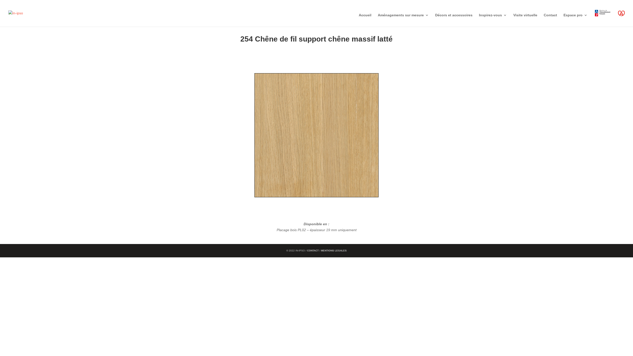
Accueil (365, 15)
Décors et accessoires (454, 15)
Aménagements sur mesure (401, 15)
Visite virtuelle (525, 15)
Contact (550, 15)
